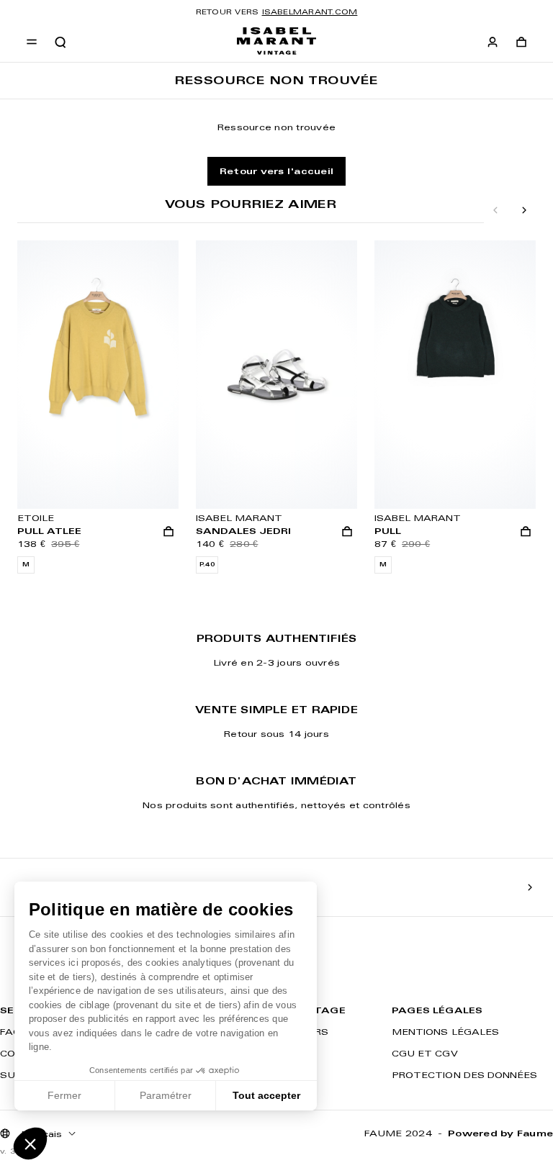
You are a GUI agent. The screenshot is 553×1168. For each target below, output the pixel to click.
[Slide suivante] (524, 211)
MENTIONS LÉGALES (445, 1031)
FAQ (10, 1031)
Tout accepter (266, 1095)
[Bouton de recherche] (60, 42)
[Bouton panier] (521, 42)
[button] (30, 1143)
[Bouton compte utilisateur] (492, 42)
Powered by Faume (500, 1133)
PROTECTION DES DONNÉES (464, 1074)
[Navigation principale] (31, 42)
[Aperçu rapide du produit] (168, 532)
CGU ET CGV (425, 1053)
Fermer (64, 1095)
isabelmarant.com (310, 12)
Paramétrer (166, 1095)
